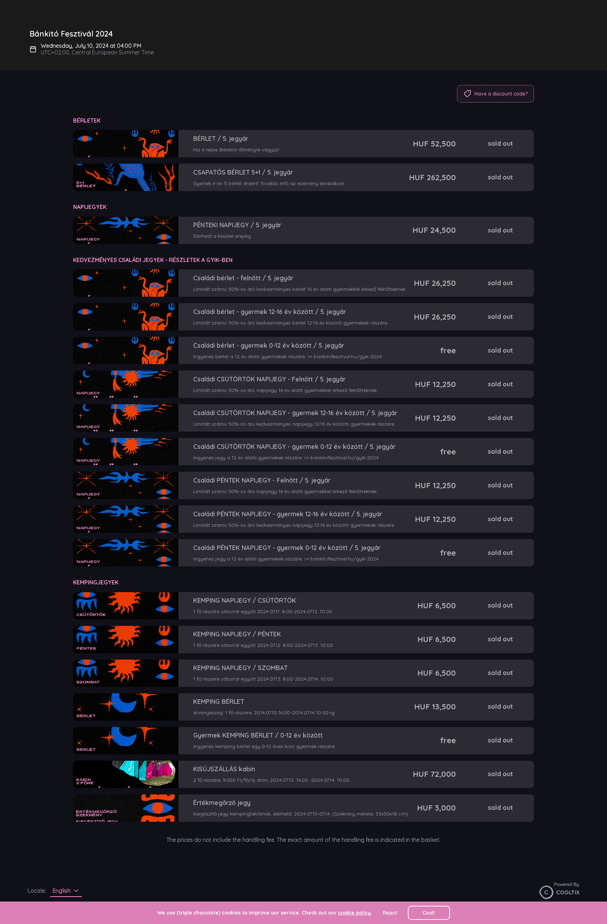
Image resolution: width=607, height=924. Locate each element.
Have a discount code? (501, 94)
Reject (390, 913)
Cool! (429, 913)
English (61, 890)
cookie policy (354, 913)
